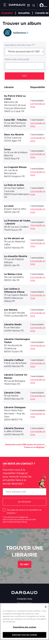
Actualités (24, 13)
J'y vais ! (24, 564)
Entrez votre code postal (17, 59)
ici (26, 522)
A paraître (7, 13)
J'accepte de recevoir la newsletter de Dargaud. (24, 511)
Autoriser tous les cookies (24, 635)
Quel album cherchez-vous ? (19, 45)
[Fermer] (46, 607)
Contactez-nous (24, 599)
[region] (24, 621)
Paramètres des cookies (24, 627)
